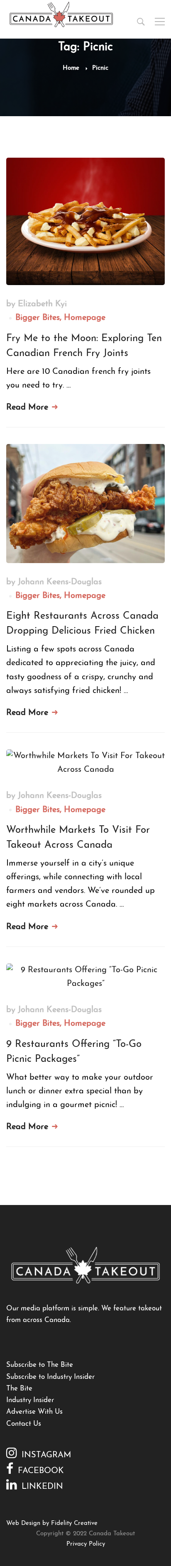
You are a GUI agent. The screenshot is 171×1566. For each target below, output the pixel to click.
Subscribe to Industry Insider (50, 1377)
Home (71, 68)
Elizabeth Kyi (42, 304)
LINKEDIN (42, 1487)
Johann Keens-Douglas (60, 582)
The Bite (19, 1388)
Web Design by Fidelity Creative (52, 1523)
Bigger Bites (37, 318)
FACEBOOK (41, 1471)
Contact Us (23, 1423)
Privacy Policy (85, 1544)
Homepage (84, 318)
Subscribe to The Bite (39, 1364)
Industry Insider (30, 1400)
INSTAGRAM (46, 1455)
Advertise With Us (34, 1411)
